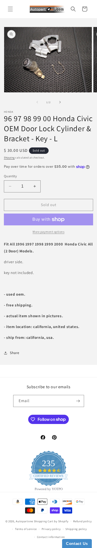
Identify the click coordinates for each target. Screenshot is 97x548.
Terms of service (26, 529)
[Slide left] (37, 102)
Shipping (9, 157)
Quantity (10, 176)
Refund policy (82, 521)
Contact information (51, 537)
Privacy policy (51, 529)
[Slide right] (60, 102)
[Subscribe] (78, 401)
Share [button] (14, 352)
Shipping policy (76, 529)
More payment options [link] (48, 232)
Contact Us (77, 543)
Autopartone (24, 521)
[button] (10, 9)
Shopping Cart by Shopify (51, 521)
